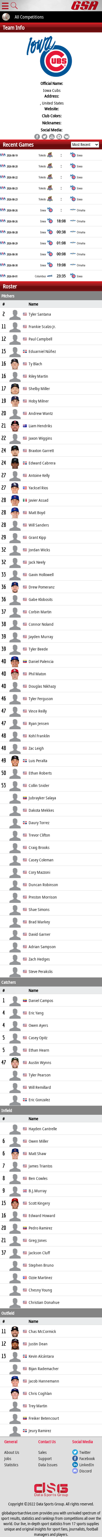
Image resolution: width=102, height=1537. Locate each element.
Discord (85, 1471)
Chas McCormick (42, 1331)
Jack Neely (37, 562)
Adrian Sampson (42, 946)
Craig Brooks (39, 847)
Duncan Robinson (43, 884)
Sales (42, 1452)
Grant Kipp (37, 537)
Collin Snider (39, 785)
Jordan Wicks (39, 549)
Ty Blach (35, 363)
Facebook (87, 1458)
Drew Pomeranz (41, 587)
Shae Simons (39, 909)
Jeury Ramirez (40, 1430)
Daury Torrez (39, 822)
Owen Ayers (38, 1025)
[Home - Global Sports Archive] (86, 5)
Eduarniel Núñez (42, 351)
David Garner (39, 934)
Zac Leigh (36, 748)
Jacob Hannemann (44, 1381)
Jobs (7, 1458)
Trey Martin (38, 1405)
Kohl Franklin (39, 735)
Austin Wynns (40, 1062)
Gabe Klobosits (41, 599)
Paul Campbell (40, 339)
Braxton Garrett (41, 450)
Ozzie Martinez (40, 1277)
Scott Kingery (39, 1203)
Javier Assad (38, 500)
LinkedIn (86, 1464)
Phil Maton (37, 673)
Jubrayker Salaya (42, 797)
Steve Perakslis (41, 971)
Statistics (11, 1464)
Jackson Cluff (39, 1252)
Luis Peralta (38, 760)
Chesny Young (40, 1290)
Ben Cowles (38, 1178)
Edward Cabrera (42, 463)
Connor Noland (41, 624)
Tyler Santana (40, 314)
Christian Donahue (44, 1302)
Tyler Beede (38, 649)
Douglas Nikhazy (42, 686)
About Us (11, 1452)
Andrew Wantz (41, 413)
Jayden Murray (41, 636)
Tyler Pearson (40, 1075)
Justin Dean (38, 1343)
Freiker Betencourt (44, 1418)
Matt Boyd (37, 512)
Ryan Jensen (39, 723)
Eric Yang (36, 1013)
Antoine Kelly (39, 475)
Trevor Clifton (39, 835)
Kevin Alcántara (41, 1356)
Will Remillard (40, 1087)
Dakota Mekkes (41, 810)
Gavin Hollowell (41, 574)
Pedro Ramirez (40, 1228)
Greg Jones (38, 1240)
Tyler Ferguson (41, 698)
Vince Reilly (38, 711)
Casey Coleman (41, 860)
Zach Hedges (39, 959)
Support (45, 1458)
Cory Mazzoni (39, 872)
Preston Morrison (43, 897)
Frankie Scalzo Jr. (42, 326)
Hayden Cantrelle (43, 1128)
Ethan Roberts (40, 773)
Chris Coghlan (40, 1393)
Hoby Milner (39, 401)
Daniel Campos (41, 1000)
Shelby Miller (39, 388)
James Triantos (40, 1166)
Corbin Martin (40, 611)
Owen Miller (38, 1141)
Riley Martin (38, 376)
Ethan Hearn (39, 1050)
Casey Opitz (38, 1037)
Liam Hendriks (40, 425)
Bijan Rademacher (44, 1368)
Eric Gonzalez (39, 1099)
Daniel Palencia (41, 661)
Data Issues (48, 1464)
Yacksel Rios (38, 487)
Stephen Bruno (41, 1265)
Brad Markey (39, 922)
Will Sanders (39, 525)
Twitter (85, 1452)
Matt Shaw (37, 1153)
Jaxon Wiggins (40, 438)
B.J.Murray (37, 1190)
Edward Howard (42, 1215)
